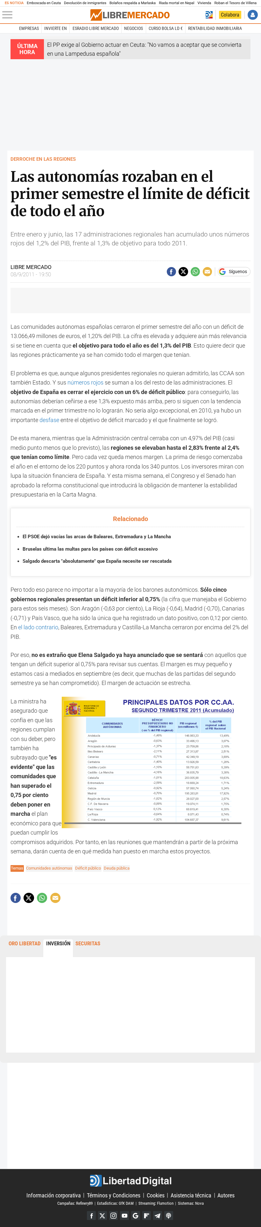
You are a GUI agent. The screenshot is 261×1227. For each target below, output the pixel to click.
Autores (226, 1195)
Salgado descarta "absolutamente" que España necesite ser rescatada (97, 561)
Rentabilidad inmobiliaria (215, 28)
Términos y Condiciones (113, 1195)
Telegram (157, 1215)
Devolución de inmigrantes (85, 3)
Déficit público (88, 868)
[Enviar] (195, 271)
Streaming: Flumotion (155, 1203)
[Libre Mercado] (130, 15)
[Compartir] (171, 271)
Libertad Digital (130, 1181)
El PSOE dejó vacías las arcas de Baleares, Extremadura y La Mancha (97, 536)
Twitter (102, 1215)
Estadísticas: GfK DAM (115, 1203)
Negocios (133, 28)
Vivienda (204, 3)
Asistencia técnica (191, 1195)
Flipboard (146, 1215)
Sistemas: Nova (191, 1203)
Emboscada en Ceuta (44, 3)
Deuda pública (117, 868)
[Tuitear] (183, 271)
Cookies (156, 1195)
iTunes (168, 1215)
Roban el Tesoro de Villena (235, 3)
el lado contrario (38, 627)
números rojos (85, 382)
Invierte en (55, 28)
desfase (49, 420)
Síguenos (238, 272)
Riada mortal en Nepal (176, 3)
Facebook (91, 1215)
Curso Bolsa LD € (166, 28)
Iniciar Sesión (252, 15)
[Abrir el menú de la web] (45, 15)
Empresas (29, 28)
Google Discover (135, 1215)
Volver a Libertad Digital (209, 15)
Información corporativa (53, 1195)
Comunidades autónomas (49, 868)
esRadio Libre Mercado (96, 28)
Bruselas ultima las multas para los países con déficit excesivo (90, 549)
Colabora (230, 15)
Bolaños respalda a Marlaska (132, 3)
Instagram (113, 1215)
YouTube (124, 1215)
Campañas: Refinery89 (75, 1203)
